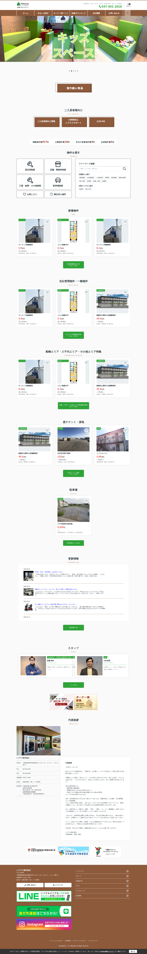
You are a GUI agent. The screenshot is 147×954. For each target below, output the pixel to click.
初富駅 (89, 181)
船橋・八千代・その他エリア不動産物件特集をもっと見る (74, 405)
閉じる (133, 951)
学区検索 (36, 168)
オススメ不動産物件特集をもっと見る (73, 335)
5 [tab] (77, 70)
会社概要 (96, 13)
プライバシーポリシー (80, 940)
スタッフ (78, 876)
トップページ (80, 871)
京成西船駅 (90, 177)
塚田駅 (107, 177)
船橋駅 (104, 181)
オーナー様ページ (61, 13)
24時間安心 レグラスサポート (76, 121)
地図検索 (23, 168)
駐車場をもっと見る (73, 543)
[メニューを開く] (128, 13)
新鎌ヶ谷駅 (96, 181)
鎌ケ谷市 (88, 189)
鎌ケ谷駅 (82, 181)
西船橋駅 (82, 177)
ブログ (78, 886)
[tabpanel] (73, 39)
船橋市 (81, 189)
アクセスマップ (80, 891)
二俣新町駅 (99, 177)
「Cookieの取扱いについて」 (107, 951)
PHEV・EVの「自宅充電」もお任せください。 (49, 572)
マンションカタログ (57, 940)
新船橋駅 (114, 177)
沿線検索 (36, 164)
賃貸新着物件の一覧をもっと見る (73, 264)
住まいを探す (43, 13)
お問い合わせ (114, 13)
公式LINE (101, 121)
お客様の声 (79, 881)
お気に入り (32, 194)
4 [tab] (75, 70)
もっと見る (73, 685)
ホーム (25, 13)
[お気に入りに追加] (47, 222)
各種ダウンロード (79, 13)
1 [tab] (69, 70)
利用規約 (68, 940)
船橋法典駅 (122, 177)
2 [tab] (71, 70)
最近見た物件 (60, 194)
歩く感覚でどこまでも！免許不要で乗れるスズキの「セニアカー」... (56, 604)
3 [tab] (73, 70)
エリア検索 (24, 164)
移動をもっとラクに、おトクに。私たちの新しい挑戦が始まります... (56, 589)
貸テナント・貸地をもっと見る (73, 473)
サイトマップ (93, 940)
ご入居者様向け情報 (46, 121)
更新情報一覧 (73, 627)
